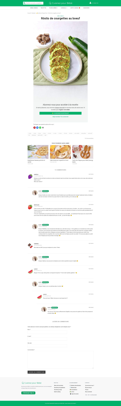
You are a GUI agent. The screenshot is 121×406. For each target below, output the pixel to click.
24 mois (70, 133)
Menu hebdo (34, 8)
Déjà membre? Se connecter (60, 116)
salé (45, 135)
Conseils (63, 8)
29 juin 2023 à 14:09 (51, 309)
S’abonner (86, 8)
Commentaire (31, 349)
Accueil (29, 13)
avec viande (76, 133)
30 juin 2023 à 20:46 (38, 245)
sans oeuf (90, 133)
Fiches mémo (53, 8)
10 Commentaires (89, 138)
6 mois (29, 133)
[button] (28, 392)
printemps (34, 135)
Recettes (43, 8)
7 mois (34, 133)
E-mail (29, 336)
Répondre (91, 174)
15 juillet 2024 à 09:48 (43, 192)
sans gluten (83, 133)
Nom (29, 329)
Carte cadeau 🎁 (75, 8)
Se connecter (95, 3)
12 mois (60, 133)
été (29, 135)
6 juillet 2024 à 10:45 (38, 206)
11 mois (54, 133)
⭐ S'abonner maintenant (60, 113)
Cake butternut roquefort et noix (59, 160)
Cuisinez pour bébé (60, 3)
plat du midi (40, 135)
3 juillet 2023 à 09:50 (43, 258)
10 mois (49, 133)
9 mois (44, 133)
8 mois (39, 133)
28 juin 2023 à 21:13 (38, 270)
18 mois (65, 133)
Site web (30, 343)
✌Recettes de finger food (41, 13)
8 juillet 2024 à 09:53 (43, 226)
